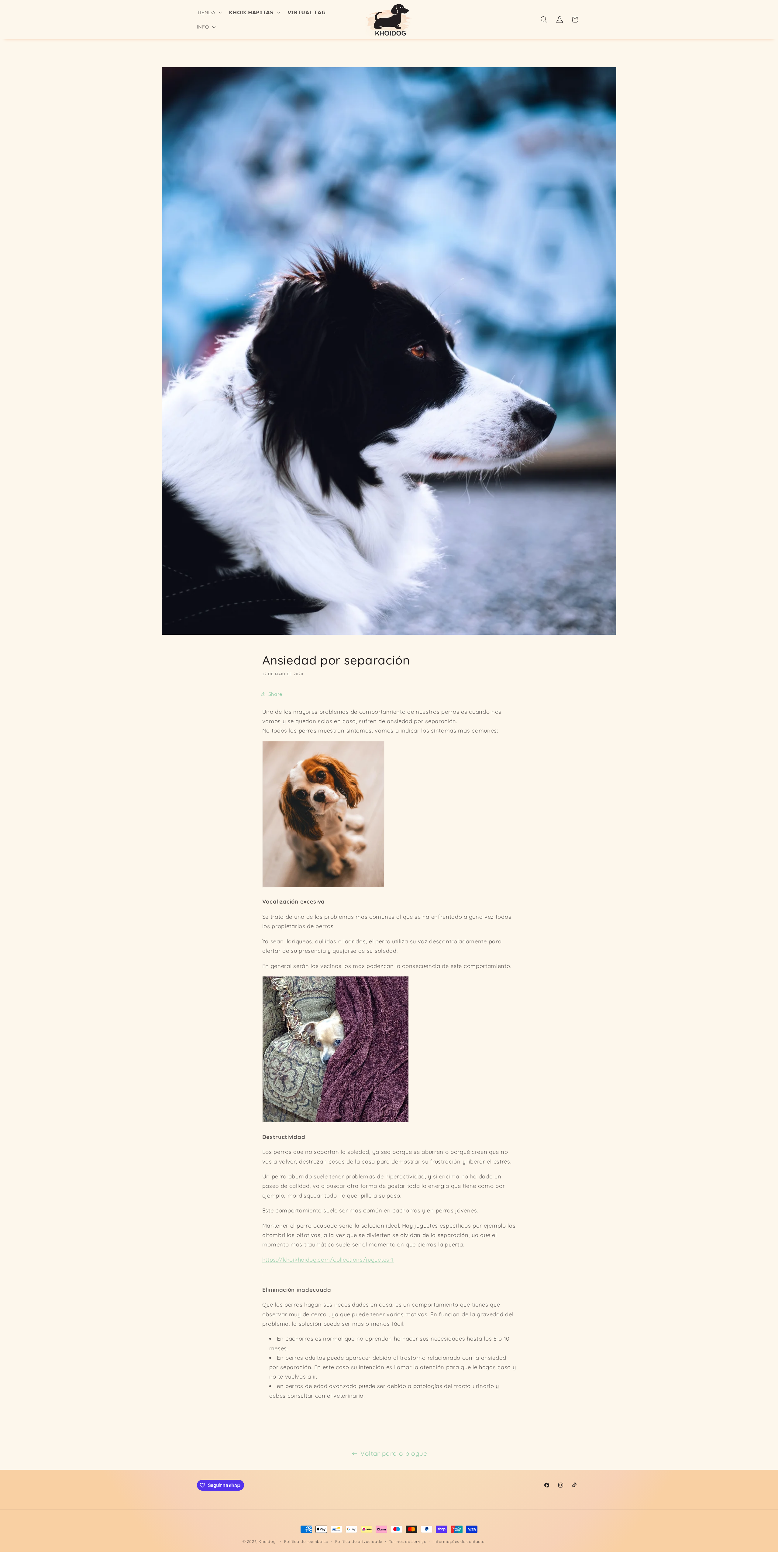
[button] (209, 12)
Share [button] (275, 694)
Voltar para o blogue (393, 1453)
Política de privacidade (359, 1541)
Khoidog (267, 1541)
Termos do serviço (408, 1541)
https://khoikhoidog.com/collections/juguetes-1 (328, 1259)
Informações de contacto (459, 1541)
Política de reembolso (306, 1541)
